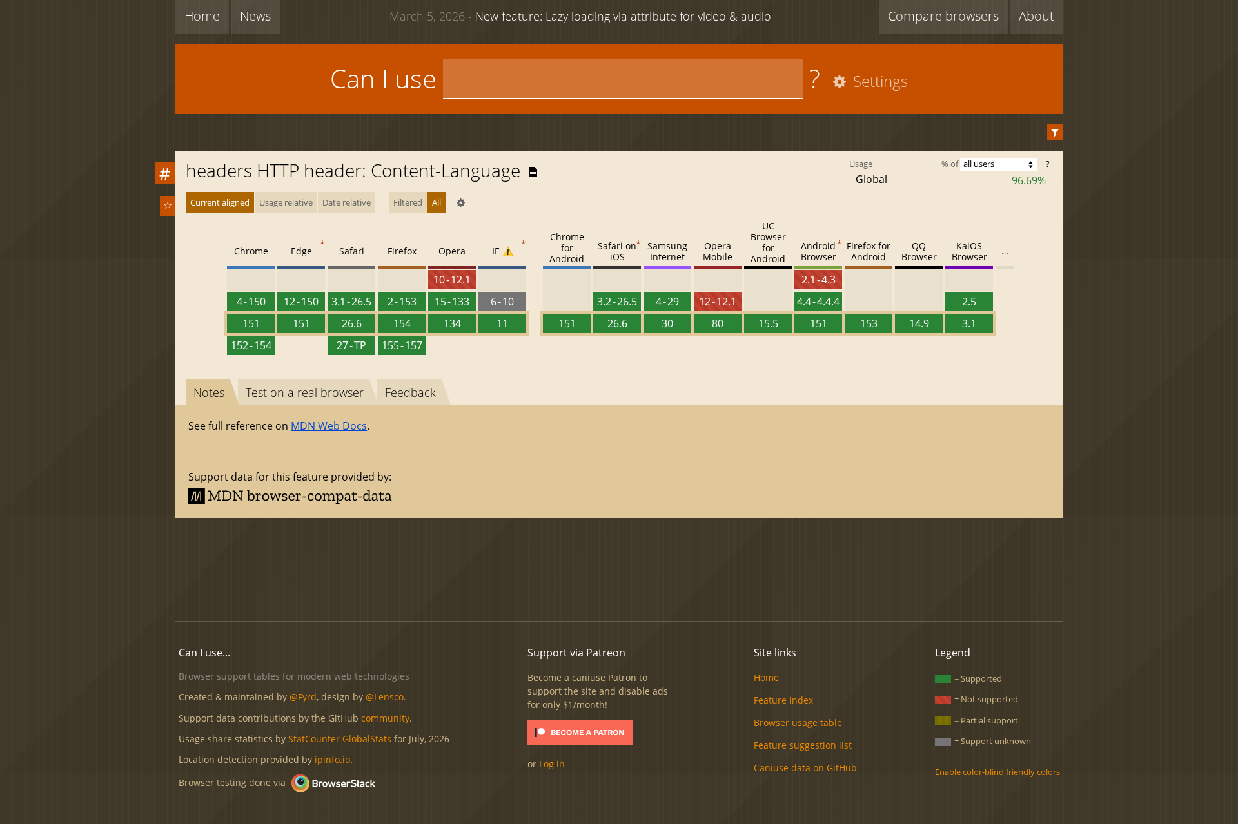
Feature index (783, 700)
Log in (552, 764)
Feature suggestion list (803, 745)
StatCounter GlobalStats (339, 739)
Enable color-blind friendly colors (997, 772)
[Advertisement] (619, 568)
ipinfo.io (332, 759)
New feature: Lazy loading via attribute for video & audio (580, 16)
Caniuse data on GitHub (805, 768)
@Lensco (385, 697)
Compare (943, 15)
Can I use (383, 78)
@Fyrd (303, 697)
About (1036, 15)
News (255, 15)
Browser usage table (798, 722)
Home (202, 15)
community (385, 718)
